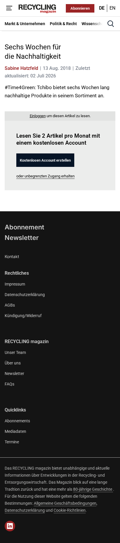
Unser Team (15, 352)
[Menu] (9, 8)
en (112, 8)
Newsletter (22, 237)
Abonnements (17, 421)
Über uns (13, 363)
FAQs (9, 384)
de (102, 8)
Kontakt (12, 256)
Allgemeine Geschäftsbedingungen (65, 503)
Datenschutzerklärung (25, 294)
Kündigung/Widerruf (23, 315)
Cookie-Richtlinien (70, 510)
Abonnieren (80, 8)
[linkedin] (10, 526)
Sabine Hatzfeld (21, 68)
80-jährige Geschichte (93, 489)
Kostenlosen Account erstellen (45, 160)
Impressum (15, 284)
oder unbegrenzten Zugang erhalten (45, 176)
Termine (12, 442)
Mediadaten (15, 431)
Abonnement (24, 227)
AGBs (10, 305)
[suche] (110, 23)
